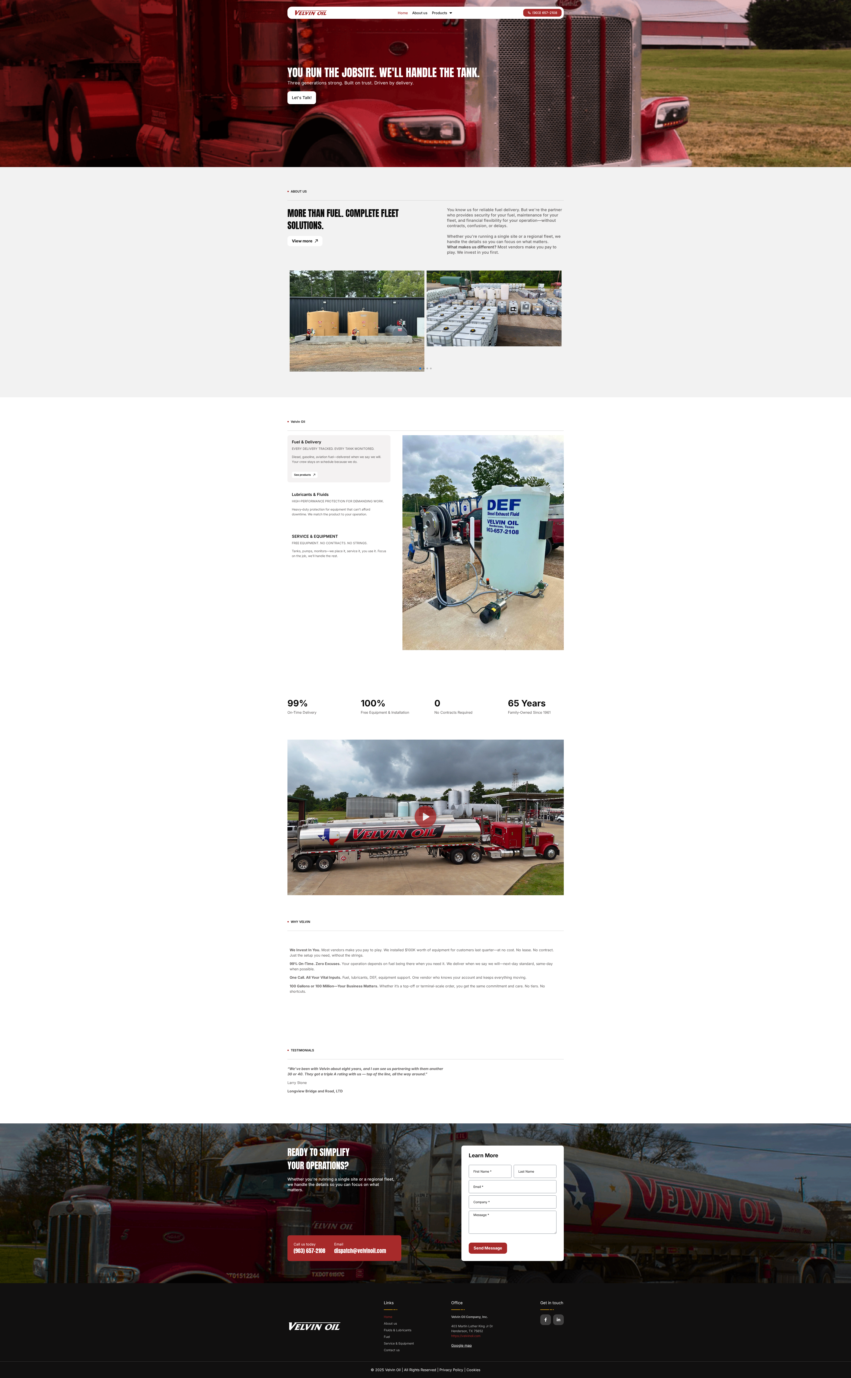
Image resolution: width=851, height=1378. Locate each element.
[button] (420, 368)
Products (439, 13)
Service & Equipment (399, 1343)
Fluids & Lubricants (397, 1330)
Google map (461, 1345)
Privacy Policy (451, 1370)
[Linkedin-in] (558, 1319)
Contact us (392, 1350)
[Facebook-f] (545, 1319)
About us (419, 13)
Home (403, 13)
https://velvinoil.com (465, 1336)
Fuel (387, 1337)
